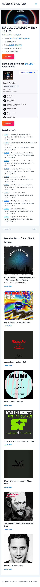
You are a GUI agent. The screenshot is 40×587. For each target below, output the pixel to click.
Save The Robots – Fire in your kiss (19, 441)
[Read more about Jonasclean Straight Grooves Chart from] (18, 506)
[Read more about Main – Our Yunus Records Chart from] (18, 464)
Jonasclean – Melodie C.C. (15, 362)
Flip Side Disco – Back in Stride (17, 322)
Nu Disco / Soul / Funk (14, 3)
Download (8, 57)
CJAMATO (18, 45)
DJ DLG (11, 45)
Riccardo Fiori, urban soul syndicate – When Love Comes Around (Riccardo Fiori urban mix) (19, 280)
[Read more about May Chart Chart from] (18, 548)
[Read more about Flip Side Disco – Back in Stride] (18, 305)
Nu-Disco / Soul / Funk (17, 38)
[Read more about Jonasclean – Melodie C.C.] (18, 345)
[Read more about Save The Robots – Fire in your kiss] (18, 424)
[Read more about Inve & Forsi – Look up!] (18, 384)
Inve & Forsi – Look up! (13, 402)
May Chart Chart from (13, 566)
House (27, 38)
